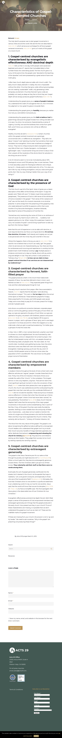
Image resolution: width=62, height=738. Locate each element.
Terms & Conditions (16, 689)
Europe (27, 19)
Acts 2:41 (11, 66)
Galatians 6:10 (36, 479)
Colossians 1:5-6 (32, 134)
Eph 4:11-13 (27, 436)
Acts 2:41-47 (28, 48)
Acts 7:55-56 (24, 318)
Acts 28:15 (32, 400)
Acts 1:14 (16, 292)
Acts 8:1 (15, 385)
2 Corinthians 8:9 (44, 458)
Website (11, 609)
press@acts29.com (20, 671)
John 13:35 (49, 486)
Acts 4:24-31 (25, 282)
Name (10, 593)
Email (10, 601)
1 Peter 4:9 (13, 489)
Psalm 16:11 (22, 258)
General (34, 19)
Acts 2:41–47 (12, 46)
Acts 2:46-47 (45, 241)
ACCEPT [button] (36, 735)
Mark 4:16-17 (47, 97)
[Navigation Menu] (59, 2)
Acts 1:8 (10, 393)
